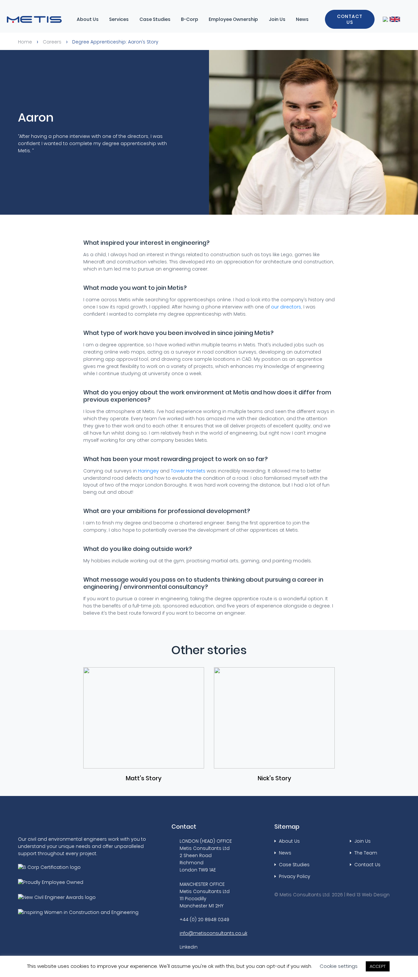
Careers (52, 42)
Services (119, 19)
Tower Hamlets (188, 471)
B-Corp (189, 19)
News (302, 19)
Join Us (277, 19)
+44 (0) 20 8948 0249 (204, 919)
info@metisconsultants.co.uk (213, 933)
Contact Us (349, 19)
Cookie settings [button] (339, 966)
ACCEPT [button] (378, 966)
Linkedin (189, 947)
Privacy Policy (294, 876)
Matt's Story (144, 778)
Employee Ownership (233, 19)
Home (25, 42)
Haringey (148, 471)
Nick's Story (274, 778)
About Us (88, 19)
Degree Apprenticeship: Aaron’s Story (115, 42)
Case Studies (154, 19)
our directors (286, 307)
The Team (365, 853)
